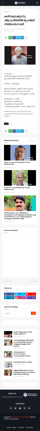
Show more (32, 140)
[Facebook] (14, 37)
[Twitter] (18, 37)
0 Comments (10, 31)
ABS (20, 424)
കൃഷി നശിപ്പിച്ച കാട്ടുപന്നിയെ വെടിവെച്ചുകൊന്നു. (22, 333)
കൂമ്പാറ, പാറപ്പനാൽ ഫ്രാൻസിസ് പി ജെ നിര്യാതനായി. (17, 163)
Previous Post (7, 281)
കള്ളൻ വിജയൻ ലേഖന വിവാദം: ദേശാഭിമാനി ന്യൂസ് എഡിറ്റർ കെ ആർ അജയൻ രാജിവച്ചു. (24, 372)
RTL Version (29, 427)
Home (6, 12)
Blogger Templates (18, 422)
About (15, 427)
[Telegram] (22, 37)
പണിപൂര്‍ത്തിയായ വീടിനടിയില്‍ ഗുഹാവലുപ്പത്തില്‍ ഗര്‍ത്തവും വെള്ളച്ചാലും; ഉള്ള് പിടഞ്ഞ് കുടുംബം (23, 343)
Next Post (34, 281)
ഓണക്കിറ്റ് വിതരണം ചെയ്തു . (22, 362)
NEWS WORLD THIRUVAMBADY (20, 417)
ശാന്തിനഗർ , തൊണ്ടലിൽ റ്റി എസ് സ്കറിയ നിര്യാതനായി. (17, 188)
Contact (21, 427)
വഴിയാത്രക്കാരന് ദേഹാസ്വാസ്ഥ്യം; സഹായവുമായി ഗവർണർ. (22, 354)
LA (9, 12)
